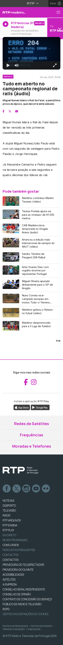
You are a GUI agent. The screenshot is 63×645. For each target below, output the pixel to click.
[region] (31, 322)
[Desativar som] (14, 641)
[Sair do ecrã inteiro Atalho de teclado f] (57, 641)
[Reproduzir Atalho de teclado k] (5, 641)
